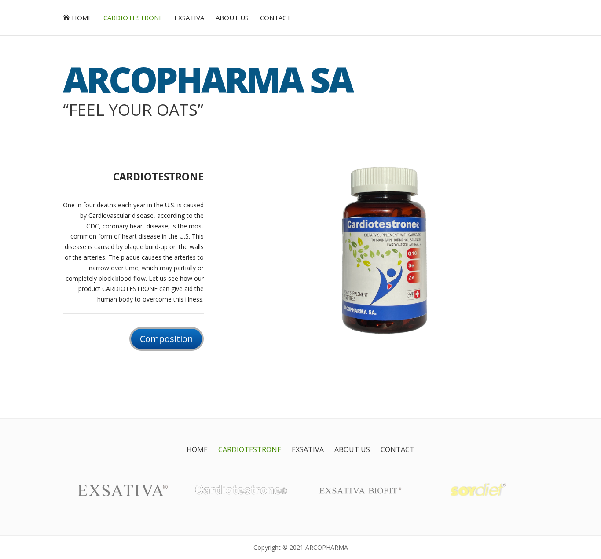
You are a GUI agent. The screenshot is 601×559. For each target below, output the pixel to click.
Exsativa (189, 18)
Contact (275, 18)
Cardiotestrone (133, 18)
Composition (166, 339)
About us (232, 18)
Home (82, 18)
